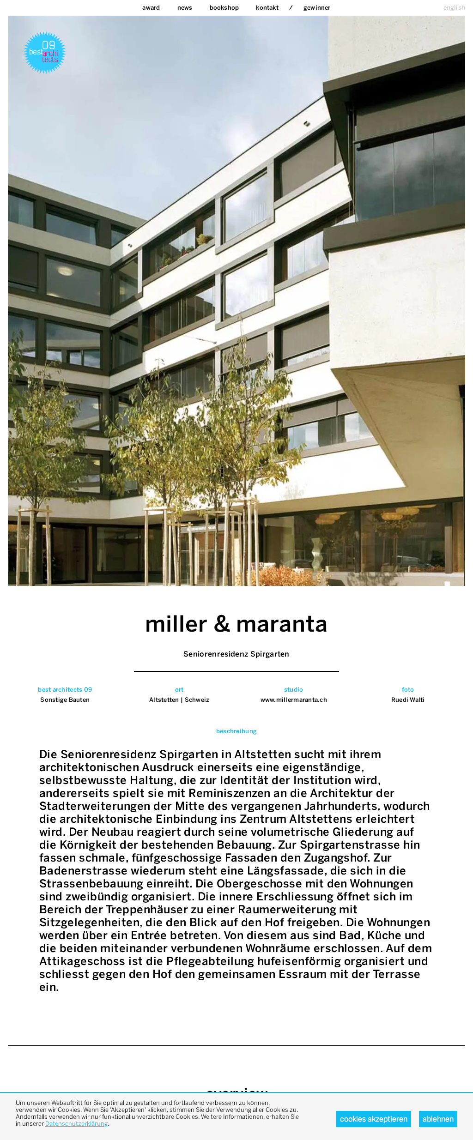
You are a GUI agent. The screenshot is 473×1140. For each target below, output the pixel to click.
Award (151, 7)
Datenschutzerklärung (76, 1123)
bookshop (224, 7)
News (185, 7)
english (454, 7)
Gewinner (317, 7)
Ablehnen (438, 1119)
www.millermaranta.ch (294, 699)
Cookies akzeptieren (373, 1119)
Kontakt (267, 7)
